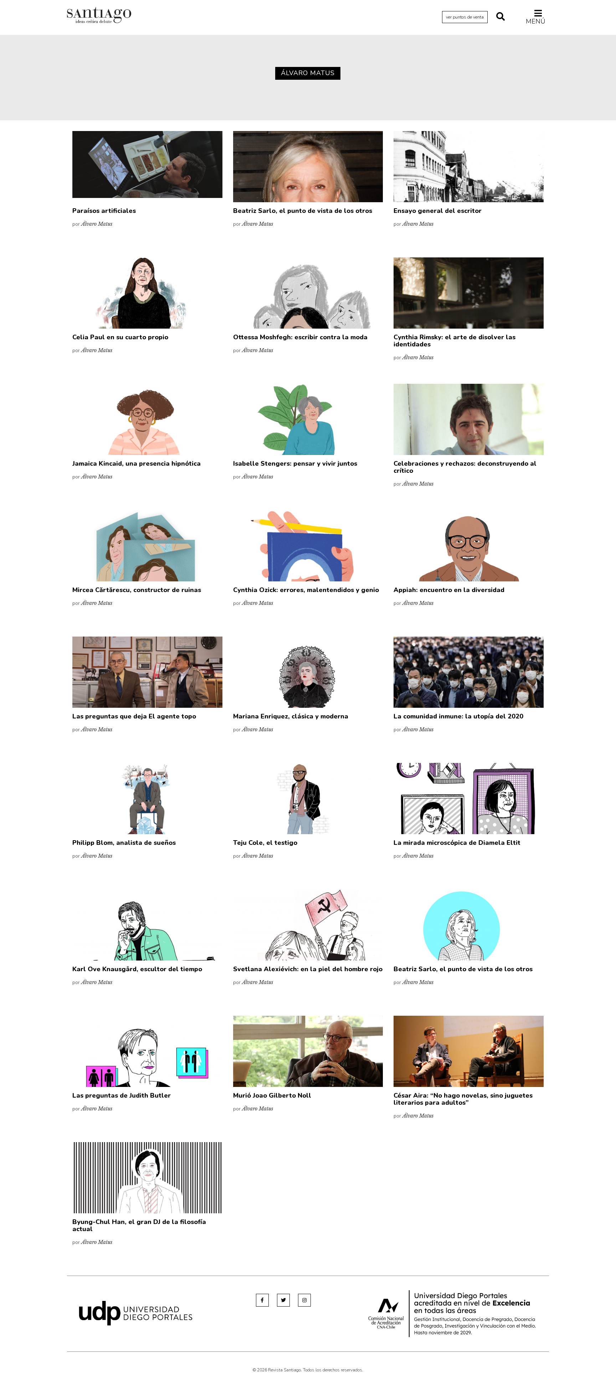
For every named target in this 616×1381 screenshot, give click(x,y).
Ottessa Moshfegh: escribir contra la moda (300, 337)
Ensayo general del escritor (438, 210)
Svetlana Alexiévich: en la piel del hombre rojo (308, 969)
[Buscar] (500, 17)
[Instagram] (304, 1300)
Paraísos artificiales (104, 210)
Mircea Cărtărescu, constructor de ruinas (136, 590)
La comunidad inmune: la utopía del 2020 (458, 716)
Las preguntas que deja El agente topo (134, 716)
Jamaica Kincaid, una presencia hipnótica (136, 463)
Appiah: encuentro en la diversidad (449, 590)
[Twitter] (283, 1300)
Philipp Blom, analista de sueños (124, 842)
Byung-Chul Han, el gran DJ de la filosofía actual (139, 1225)
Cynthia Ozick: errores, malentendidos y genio (306, 590)
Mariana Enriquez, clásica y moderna (290, 716)
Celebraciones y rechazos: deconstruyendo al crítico (465, 467)
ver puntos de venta (465, 17)
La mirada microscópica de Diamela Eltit (457, 842)
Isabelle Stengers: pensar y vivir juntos (295, 463)
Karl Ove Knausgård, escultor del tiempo (137, 969)
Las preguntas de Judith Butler (121, 1095)
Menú (535, 21)
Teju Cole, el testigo (265, 842)
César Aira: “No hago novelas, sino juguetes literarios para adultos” (463, 1099)
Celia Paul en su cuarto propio (120, 337)
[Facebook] (262, 1300)
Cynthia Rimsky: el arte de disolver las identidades (454, 341)
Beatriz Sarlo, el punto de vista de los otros (302, 210)
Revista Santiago (99, 16)
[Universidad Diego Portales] (135, 1312)
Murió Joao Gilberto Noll (272, 1095)
